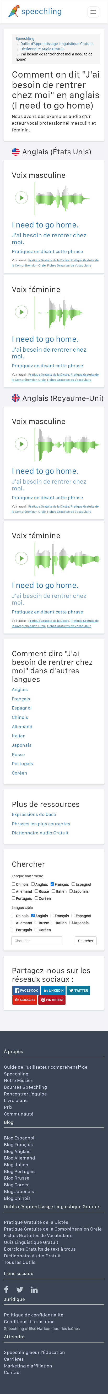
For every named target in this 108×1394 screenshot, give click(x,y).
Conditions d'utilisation (29, 1321)
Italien (19, 735)
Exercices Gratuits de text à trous (40, 1249)
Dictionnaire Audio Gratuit (42, 49)
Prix (8, 1107)
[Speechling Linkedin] (37, 1291)
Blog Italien (16, 1164)
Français (21, 698)
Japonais (21, 745)
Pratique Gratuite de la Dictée (36, 1222)
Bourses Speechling (25, 1087)
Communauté (19, 1114)
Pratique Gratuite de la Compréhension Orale (53, 1229)
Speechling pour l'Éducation (34, 1352)
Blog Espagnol (19, 1137)
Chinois (20, 717)
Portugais (22, 763)
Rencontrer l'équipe (25, 1094)
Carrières (14, 1359)
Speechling (25, 38)
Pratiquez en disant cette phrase (47, 251)
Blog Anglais (17, 1151)
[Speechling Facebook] (9, 1291)
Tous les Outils (19, 1262)
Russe (18, 754)
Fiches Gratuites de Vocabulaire (38, 1235)
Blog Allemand (19, 1158)
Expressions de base (34, 814)
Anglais (20, 689)
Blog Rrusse (16, 1178)
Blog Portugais (20, 1171)
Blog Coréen (17, 1184)
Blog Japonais (19, 1191)
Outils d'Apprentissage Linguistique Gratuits (57, 44)
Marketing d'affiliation (28, 1365)
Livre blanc (16, 1100)
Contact (12, 1372)
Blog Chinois (17, 1198)
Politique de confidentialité (33, 1314)
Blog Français (18, 1144)
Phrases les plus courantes (41, 823)
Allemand (22, 726)
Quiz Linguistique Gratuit (31, 1242)
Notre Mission (19, 1080)
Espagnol (22, 708)
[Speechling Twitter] (23, 1291)
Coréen (19, 773)
